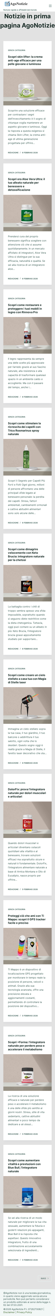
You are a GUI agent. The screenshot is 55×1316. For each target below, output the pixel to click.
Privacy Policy (24, 1312)
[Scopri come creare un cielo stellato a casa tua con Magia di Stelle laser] (27, 705)
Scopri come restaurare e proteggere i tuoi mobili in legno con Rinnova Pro (25, 308)
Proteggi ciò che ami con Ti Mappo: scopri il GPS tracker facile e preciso (27, 919)
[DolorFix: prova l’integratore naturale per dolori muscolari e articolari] (27, 820)
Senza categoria (16, 50)
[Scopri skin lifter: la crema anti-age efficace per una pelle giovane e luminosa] (27, 87)
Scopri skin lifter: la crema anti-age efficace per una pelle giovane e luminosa (25, 60)
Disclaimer (9, 1312)
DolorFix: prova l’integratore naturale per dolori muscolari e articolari (27, 793)
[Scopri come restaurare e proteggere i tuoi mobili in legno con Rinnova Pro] (27, 335)
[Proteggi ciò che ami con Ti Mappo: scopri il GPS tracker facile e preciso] (27, 946)
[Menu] (50, 5)
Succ (43, 1278)
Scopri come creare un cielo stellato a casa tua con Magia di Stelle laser (27, 678)
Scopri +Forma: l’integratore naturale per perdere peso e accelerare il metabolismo (26, 1046)
